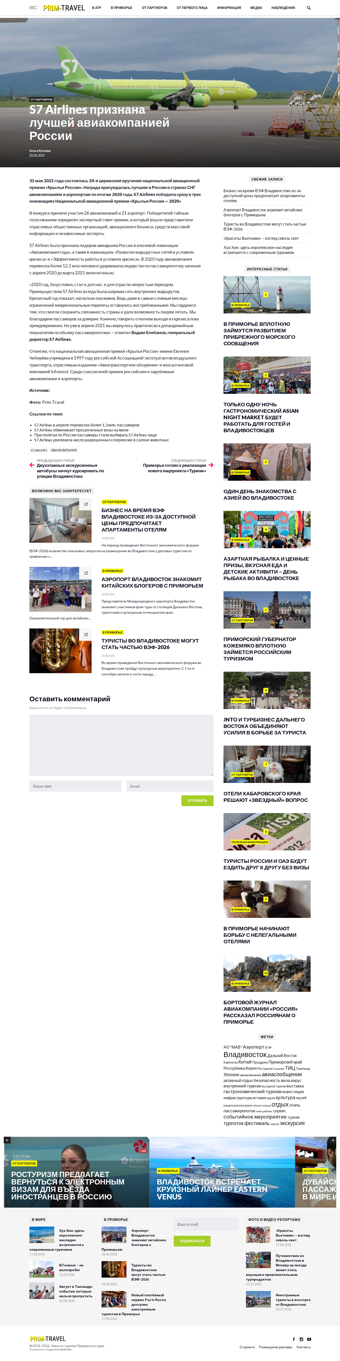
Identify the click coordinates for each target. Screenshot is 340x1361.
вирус (296, 1080)
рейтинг (267, 1111)
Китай (245, 1062)
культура (285, 1097)
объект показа (262, 1105)
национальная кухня (238, 1105)
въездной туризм (274, 1086)
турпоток (234, 1123)
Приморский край (285, 1062)
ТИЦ (290, 1068)
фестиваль (257, 1123)
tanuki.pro (65, 1349)
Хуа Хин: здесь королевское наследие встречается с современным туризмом (259, 250)
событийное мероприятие (255, 1117)
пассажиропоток (239, 1110)
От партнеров (154, 8)
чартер (274, 1123)
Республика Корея (240, 1068)
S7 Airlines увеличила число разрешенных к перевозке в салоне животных (101, 439)
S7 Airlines (39, 450)
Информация (229, 8)
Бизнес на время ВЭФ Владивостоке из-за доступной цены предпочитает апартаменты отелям (264, 195)
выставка (295, 1085)
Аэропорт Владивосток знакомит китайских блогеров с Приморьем (263, 212)
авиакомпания (64, 450)
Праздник (260, 1062)
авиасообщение (282, 1074)
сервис (279, 1110)
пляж (259, 1111)
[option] (76, 1172)
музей (301, 1097)
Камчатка (231, 1062)
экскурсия (292, 1123)
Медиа (256, 8)
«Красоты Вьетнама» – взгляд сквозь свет (261, 238)
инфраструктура (238, 1097)
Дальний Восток (282, 1055)
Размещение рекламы (275, 1347)
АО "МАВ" (233, 1047)
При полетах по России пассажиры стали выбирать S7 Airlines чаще (95, 434)
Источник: (40, 390)
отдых (280, 1104)
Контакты (304, 1347)
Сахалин (278, 1068)
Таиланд (303, 1068)
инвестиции (293, 1091)
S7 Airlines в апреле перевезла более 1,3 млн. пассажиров (86, 424)
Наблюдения (283, 8)
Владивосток (245, 1054)
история (259, 1097)
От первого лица (192, 8)
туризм (293, 1117)
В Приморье (121, 8)
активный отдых (238, 1080)
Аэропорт (253, 1047)
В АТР (96, 8)
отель (294, 1105)
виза (285, 1080)
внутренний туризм (242, 1085)
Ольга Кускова (40, 151)
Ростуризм (265, 1068)
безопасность (267, 1080)
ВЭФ (268, 1047)
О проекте (247, 1347)
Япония (231, 1074)
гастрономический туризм (253, 1091)
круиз (271, 1098)
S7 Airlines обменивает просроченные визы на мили (81, 429)
